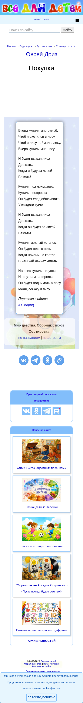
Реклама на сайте (41, 666)
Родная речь (26, 46)
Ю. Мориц (26, 305)
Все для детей (48, 661)
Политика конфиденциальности (43, 671)
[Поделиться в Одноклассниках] (47, 360)
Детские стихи (44, 46)
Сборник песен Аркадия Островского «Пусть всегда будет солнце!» (41, 588)
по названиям (29, 338)
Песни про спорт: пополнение (41, 546)
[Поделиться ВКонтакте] (24, 360)
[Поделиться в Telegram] (35, 360)
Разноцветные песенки (42, 507)
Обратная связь (33, 664)
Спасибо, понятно (41, 697)
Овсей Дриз (41, 54)
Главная (11, 46)
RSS (45, 664)
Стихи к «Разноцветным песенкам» (41, 468)
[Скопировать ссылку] (59, 360)
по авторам (52, 338)
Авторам (54, 664)
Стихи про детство (66, 46)
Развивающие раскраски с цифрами (41, 630)
